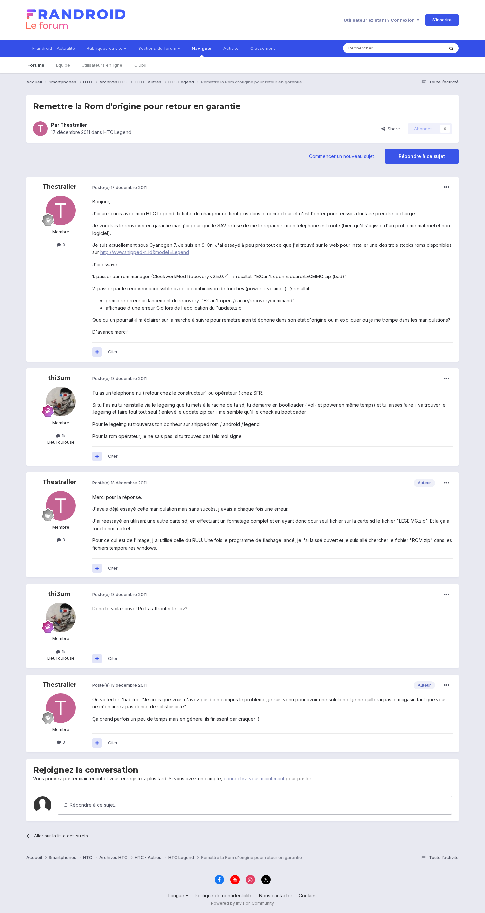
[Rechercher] (451, 48)
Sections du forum (158, 48)
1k (63, 435)
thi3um (59, 378)
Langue (177, 895)
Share (392, 128)
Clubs (140, 65)
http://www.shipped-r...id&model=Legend (144, 252)
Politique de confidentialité (224, 895)
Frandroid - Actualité (53, 48)
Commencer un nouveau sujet (341, 156)
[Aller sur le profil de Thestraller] (40, 128)
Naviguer (201, 48)
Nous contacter (275, 895)
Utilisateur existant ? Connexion (380, 20)
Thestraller (73, 125)
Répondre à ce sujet (422, 156)
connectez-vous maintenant (254, 778)
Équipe (63, 65)
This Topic (424, 48)
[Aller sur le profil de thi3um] (61, 401)
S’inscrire (442, 19)
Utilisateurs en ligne (102, 65)
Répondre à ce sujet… (93, 805)
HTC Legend (117, 132)
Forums (35, 65)
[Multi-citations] (97, 352)
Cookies (308, 895)
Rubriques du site (105, 48)
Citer (113, 351)
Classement (262, 48)
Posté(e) (119, 187)
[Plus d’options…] (446, 187)
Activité (231, 48)
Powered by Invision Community (242, 903)
